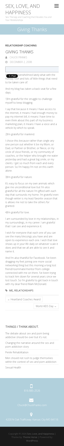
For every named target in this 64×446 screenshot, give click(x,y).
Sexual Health (13, 367)
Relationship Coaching (21, 45)
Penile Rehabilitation (16, 352)
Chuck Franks (18, 57)
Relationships (23, 290)
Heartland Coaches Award (24, 299)
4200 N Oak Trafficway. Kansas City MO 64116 (32, 419)
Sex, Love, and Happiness (22, 9)
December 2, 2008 (20, 62)
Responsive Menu (56, 6)
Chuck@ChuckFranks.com (32, 405)
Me (11, 290)
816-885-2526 (32, 390)
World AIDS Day (46, 306)
